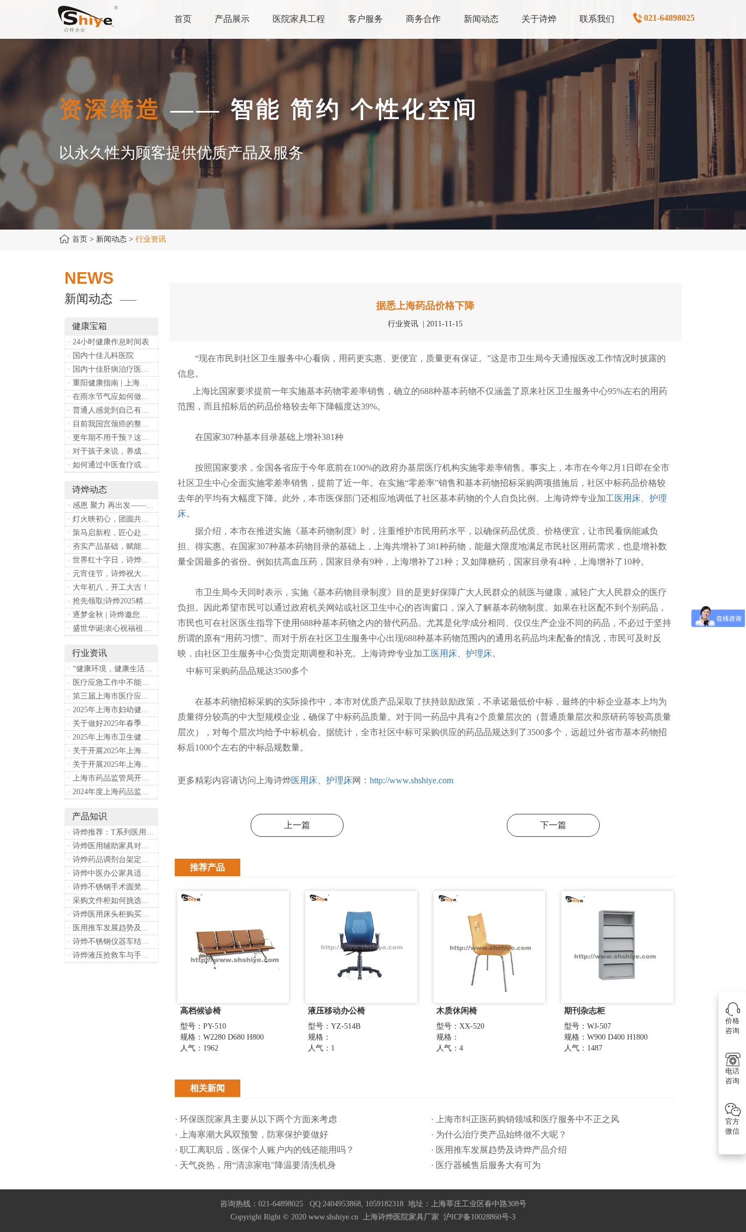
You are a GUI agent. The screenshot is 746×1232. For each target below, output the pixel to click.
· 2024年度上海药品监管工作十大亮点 (113, 792)
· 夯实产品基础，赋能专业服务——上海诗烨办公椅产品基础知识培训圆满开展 (113, 546)
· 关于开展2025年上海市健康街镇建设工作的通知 (113, 751)
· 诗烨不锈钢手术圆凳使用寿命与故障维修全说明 (113, 887)
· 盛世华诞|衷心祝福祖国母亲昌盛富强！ (113, 628)
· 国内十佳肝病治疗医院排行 (113, 369)
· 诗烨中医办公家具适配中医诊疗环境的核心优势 (113, 873)
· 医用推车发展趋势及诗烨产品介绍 (113, 928)
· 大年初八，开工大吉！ (108, 587)
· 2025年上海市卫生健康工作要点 (113, 737)
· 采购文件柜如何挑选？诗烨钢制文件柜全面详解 (113, 900)
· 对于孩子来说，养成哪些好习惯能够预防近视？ (113, 451)
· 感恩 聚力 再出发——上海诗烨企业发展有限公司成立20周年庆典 (113, 505)
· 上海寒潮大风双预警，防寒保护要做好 (251, 1134)
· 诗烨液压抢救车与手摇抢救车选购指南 (113, 955)
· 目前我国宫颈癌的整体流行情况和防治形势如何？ (113, 424)
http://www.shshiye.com (411, 780)
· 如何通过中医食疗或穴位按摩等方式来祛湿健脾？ (113, 465)
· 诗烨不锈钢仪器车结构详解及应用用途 (113, 941)
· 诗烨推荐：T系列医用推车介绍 (113, 832)
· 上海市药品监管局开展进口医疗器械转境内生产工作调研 (113, 778)
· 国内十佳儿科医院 (101, 355)
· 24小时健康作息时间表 (108, 342)
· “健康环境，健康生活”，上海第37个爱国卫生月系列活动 (113, 669)
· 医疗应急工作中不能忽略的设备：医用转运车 (113, 682)
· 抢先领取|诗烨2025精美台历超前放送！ (113, 601)
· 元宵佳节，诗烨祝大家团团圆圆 (113, 574)
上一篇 (297, 825)
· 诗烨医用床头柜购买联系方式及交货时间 (113, 914)
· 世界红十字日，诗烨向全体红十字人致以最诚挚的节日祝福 (113, 560)
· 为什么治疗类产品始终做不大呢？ (499, 1134)
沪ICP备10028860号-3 (479, 1217)
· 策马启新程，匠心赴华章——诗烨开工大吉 (113, 533)
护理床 (479, 653)
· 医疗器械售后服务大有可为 (486, 1165)
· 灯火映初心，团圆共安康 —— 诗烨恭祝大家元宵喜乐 (113, 519)
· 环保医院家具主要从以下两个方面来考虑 (256, 1119)
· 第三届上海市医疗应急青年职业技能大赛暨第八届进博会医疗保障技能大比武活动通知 (113, 696)
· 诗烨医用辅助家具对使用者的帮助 (113, 846)
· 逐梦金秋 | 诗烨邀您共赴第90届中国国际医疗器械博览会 (113, 615)
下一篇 (553, 825)
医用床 (627, 498)
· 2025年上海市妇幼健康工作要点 (113, 710)
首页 (79, 239)
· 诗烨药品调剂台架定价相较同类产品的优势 (113, 859)
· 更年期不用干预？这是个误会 (113, 437)
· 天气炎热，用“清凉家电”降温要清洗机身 (255, 1165)
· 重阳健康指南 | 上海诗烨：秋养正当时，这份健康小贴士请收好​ (113, 383)
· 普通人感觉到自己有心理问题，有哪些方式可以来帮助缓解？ (113, 410)
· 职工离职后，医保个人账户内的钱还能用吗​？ (264, 1149)
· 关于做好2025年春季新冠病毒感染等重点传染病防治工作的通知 (113, 723)
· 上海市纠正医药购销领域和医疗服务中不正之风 (525, 1119)
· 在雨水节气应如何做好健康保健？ (113, 396)
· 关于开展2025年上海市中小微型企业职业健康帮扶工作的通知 (113, 764)
